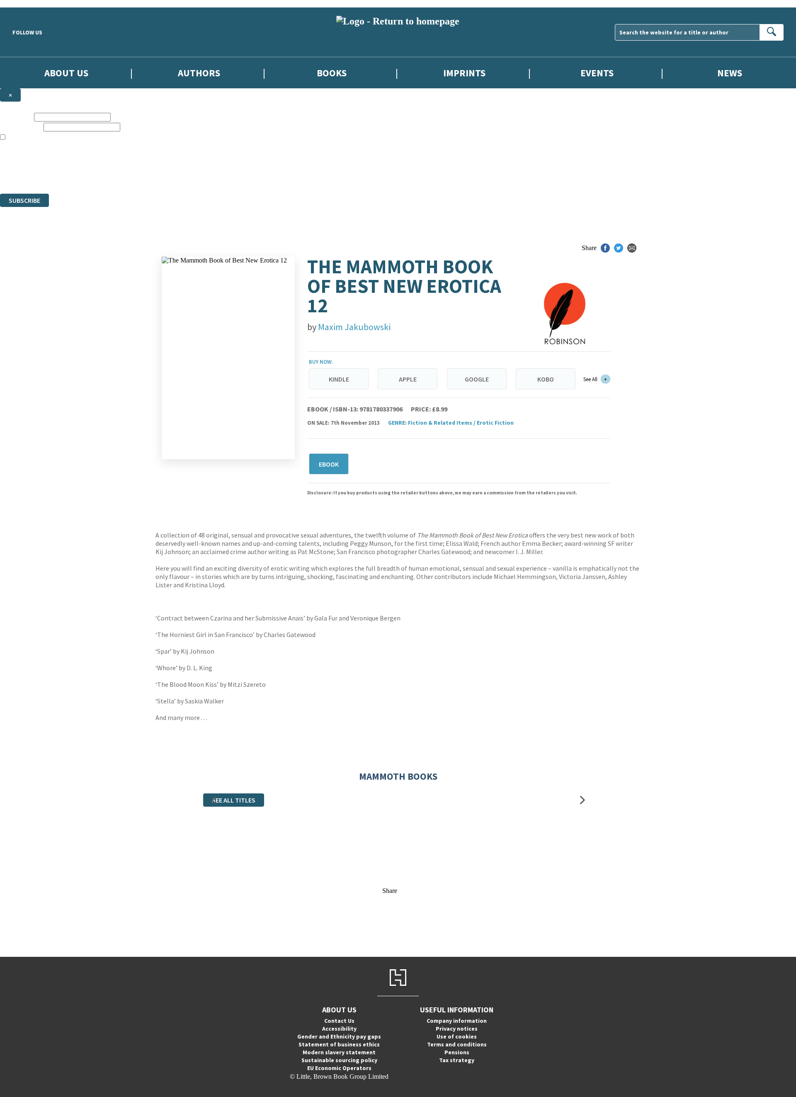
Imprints (464, 73)
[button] (213, 800)
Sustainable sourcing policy (339, 1060)
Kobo (545, 379)
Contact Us (339, 1020)
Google (477, 379)
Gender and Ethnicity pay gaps (339, 1036)
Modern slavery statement (339, 1052)
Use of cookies (457, 1036)
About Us (66, 73)
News (729, 73)
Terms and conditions (457, 1044)
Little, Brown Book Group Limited (103, 159)
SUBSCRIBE (24, 200)
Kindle (339, 379)
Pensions (456, 1052)
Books (332, 73)
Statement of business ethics (339, 1044)
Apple (408, 379)
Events (597, 73)
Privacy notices (457, 1028)
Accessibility (339, 1028)
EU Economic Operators (339, 1068)
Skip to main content (27, 3)
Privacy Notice (163, 174)
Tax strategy (456, 1060)
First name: (16, 116)
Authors (199, 73)
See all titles (233, 800)
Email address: (21, 126)
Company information (457, 1020)
